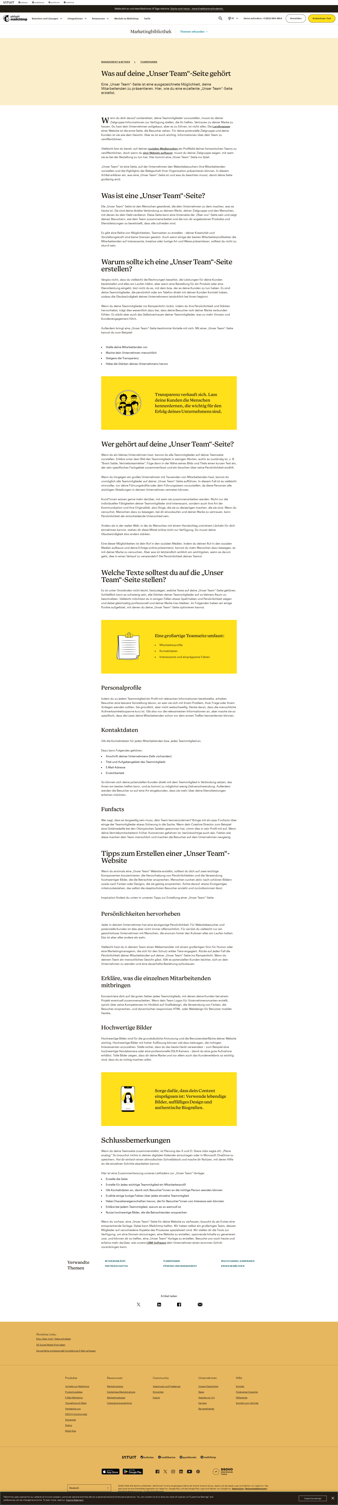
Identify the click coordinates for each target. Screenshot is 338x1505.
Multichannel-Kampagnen (238, 1261)
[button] (233, 18)
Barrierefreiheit (206, 1408)
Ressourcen (98, 18)
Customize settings (312, 1498)
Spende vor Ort (206, 1397)
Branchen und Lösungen (45, 18)
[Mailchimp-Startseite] (15, 18)
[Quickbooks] (54, 2)
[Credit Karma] (38, 2)
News (201, 1392)
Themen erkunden (192, 31)
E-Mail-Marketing (74, 1397)
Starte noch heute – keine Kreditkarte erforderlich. (197, 8)
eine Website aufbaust (158, 152)
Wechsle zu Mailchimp (126, 18)
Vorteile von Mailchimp (77, 1386)
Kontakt (240, 1386)
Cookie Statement (74, 1500)
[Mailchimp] (69, 2)
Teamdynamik (148, 61)
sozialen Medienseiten (163, 148)
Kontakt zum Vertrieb (247, 1403)
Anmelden (296, 18)
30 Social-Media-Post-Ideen (50, 1344)
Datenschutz (238, 1488)
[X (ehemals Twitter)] (165, 1472)
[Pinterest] (198, 1472)
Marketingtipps (115, 1386)
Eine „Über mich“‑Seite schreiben (53, 1338)
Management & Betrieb (115, 61)
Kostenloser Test (322, 18)
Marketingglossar (116, 1397)
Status (68, 1425)
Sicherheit (70, 1419)
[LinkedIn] (181, 1472)
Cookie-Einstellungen (154, 1491)
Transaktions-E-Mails (75, 1403)
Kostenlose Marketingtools (121, 1392)
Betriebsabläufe (115, 1261)
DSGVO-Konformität (76, 1414)
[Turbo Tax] (23, 2)
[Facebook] (157, 1472)
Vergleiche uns (73, 1408)
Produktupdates (73, 1392)
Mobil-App (70, 1430)
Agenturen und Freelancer (167, 1386)
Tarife (147, 18)
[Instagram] (173, 1472)
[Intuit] (9, 2)
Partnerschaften (116, 1265)
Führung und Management (180, 1265)
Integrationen (75, 18)
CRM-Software (156, 1242)
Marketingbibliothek (150, 31)
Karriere (202, 1403)
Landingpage (221, 126)
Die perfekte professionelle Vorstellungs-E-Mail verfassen (66, 1350)
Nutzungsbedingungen (256, 1488)
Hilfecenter (242, 1397)
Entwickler (158, 1392)
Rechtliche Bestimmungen (130, 1491)
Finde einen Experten (247, 1392)
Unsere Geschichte (208, 1386)
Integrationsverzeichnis (119, 1403)
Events (156, 1397)
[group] (233, 18)
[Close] (333, 1498)
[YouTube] (189, 1472)
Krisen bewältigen (233, 1265)
